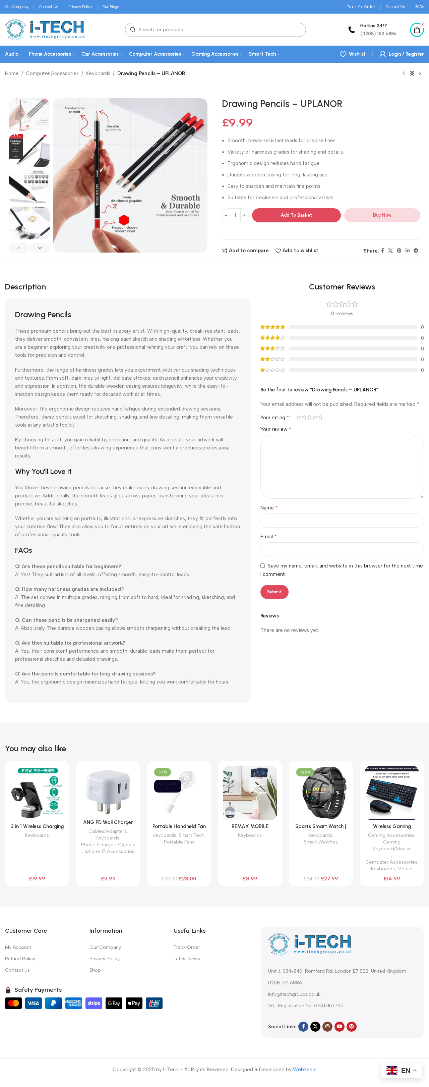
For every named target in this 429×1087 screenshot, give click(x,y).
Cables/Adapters (107, 831)
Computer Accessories (52, 73)
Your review (275, 429)
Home (12, 73)
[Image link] (310, 944)
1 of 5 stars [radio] (298, 417)
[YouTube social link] (339, 1027)
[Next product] (420, 74)
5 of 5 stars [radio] (320, 417)
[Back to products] (412, 74)
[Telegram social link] (416, 251)
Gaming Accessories (391, 835)
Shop (95, 970)
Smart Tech (191, 835)
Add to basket (296, 215)
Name (269, 507)
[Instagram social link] (327, 1027)
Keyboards (98, 73)
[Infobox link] (371, 29)
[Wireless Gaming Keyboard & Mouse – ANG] (392, 793)
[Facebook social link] (382, 251)
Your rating (274, 417)
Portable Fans (179, 842)
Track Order (187, 947)
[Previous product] (404, 74)
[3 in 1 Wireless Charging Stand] (37, 793)
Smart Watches (321, 842)
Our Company (105, 947)
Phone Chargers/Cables (108, 844)
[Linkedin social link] (408, 251)
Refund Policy (20, 959)
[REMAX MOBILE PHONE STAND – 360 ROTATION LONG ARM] (250, 793)
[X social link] (390, 251)
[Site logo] (45, 29)
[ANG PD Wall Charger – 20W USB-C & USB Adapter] (108, 791)
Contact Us (17, 970)
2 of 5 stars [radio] (304, 417)
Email (268, 536)
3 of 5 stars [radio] (309, 417)
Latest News (187, 959)
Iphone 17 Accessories (109, 851)
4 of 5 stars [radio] (314, 417)
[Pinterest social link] (399, 251)
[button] (18, 248)
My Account (18, 947)
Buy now (382, 215)
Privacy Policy (104, 959)
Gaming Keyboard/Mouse (392, 845)
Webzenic (304, 1070)
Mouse (405, 869)
